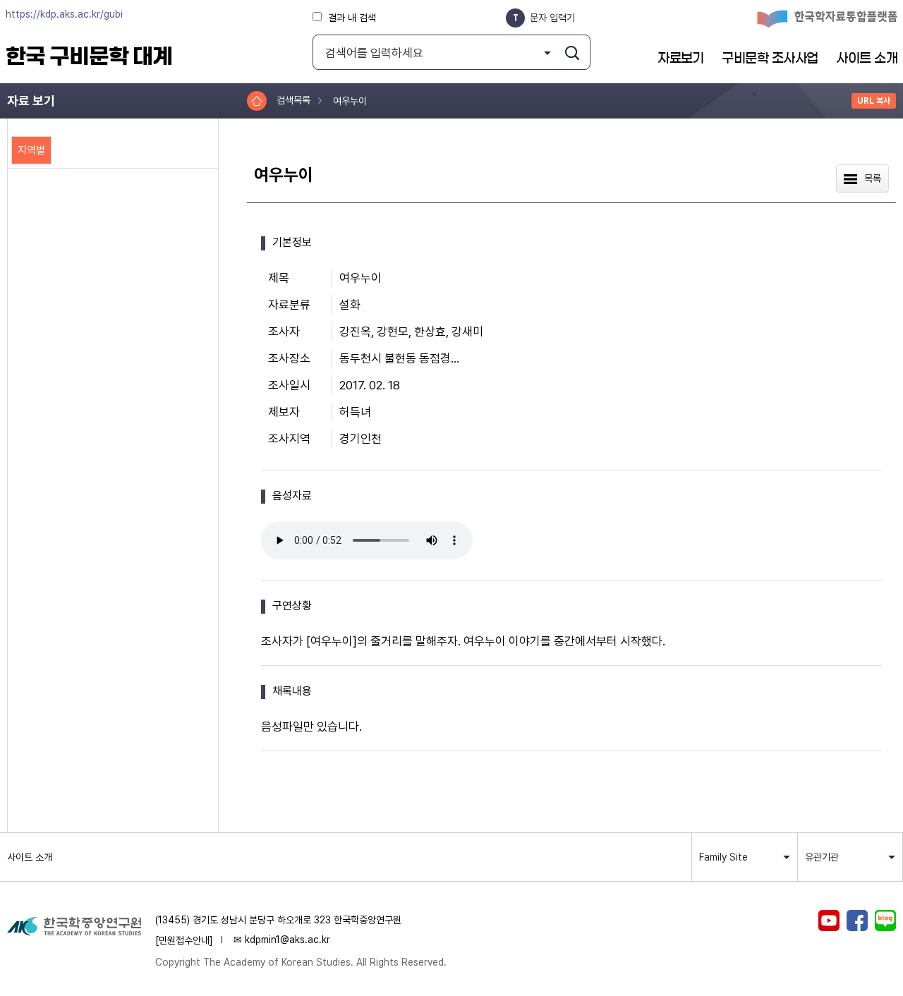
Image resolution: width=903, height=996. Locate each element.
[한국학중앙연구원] (74, 927)
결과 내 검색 (352, 17)
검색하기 (572, 53)
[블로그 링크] (885, 921)
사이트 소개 (29, 857)
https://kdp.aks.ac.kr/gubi (64, 14)
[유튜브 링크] (829, 921)
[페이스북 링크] (857, 921)
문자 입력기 (552, 17)
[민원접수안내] (184, 940)
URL (873, 101)
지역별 (31, 150)
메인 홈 (257, 101)
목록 (872, 178)
